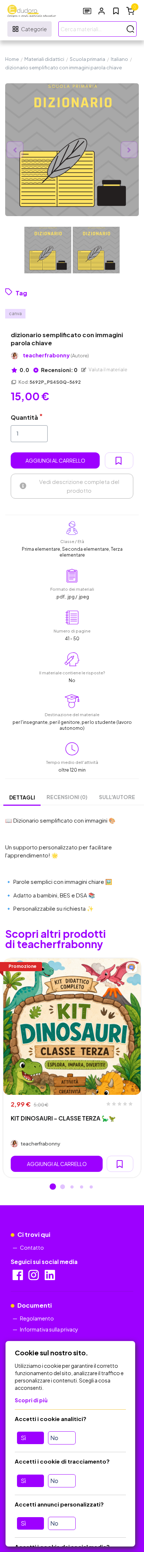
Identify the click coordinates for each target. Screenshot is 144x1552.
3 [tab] (72, 1187)
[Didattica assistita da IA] (131, 967)
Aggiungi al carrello (55, 460)
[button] (101, 11)
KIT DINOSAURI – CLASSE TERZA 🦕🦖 (63, 1118)
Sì (23, 1438)
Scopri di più (31, 1400)
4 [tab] (81, 1187)
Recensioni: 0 (59, 370)
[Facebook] (18, 1277)
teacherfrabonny (56, 355)
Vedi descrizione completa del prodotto (79, 486)
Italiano (119, 59)
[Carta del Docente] (87, 11)
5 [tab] (91, 1187)
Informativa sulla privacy (49, 1329)
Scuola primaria (87, 59)
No (54, 1438)
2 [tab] (62, 1187)
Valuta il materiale (107, 369)
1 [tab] (52, 1187)
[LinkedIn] (50, 1277)
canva (15, 313)
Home (12, 59)
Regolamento (37, 1318)
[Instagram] (34, 1277)
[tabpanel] (72, 1068)
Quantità (24, 417)
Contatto (32, 1247)
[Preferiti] (116, 11)
